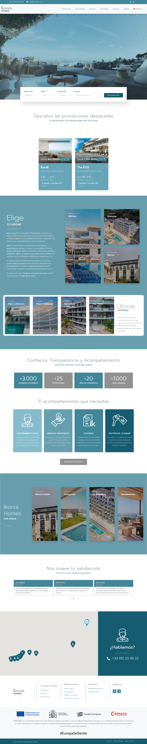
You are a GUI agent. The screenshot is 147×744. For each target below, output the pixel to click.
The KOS (83, 167)
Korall (44, 167)
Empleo (126, 9)
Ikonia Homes (80, 9)
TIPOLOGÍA (61, 91)
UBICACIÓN (28, 91)
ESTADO (77, 91)
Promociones (66, 9)
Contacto (116, 9)
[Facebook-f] (133, 2)
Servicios (92, 9)
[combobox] (32, 95)
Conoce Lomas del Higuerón (29, 76)
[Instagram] (130, 2)
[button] (2, 56)
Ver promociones (113, 95)
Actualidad (104, 9)
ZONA (43, 91)
